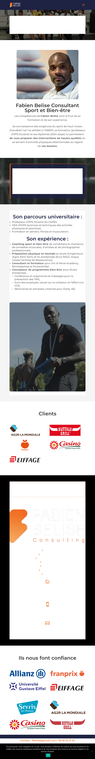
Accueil (48, 550)
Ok (48, 755)
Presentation (48, 554)
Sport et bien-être (48, 558)
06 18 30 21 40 (47, 615)
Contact (48, 573)
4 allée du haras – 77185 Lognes (29, 592)
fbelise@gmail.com (47, 633)
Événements (48, 569)
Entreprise (48, 562)
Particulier (48, 566)
